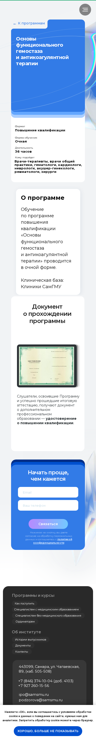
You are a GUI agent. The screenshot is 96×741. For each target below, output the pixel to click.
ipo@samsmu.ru (34, 694)
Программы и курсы (33, 595)
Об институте (26, 632)
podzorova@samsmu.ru (41, 700)
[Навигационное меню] (85, 9)
